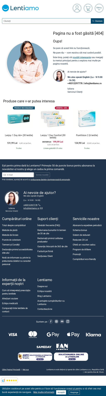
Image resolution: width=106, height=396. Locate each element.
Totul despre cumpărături (14, 225)
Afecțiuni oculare (10, 298)
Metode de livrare (10, 234)
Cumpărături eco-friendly (84, 259)
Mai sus (26, 369)
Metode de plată (9, 230)
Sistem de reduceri (81, 234)
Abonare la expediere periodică (87, 225)
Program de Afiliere (82, 249)
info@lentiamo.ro (93, 83)
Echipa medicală (10, 303)
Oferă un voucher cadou (84, 244)
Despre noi (42, 286)
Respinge (74, 392)
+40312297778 (74, 83)
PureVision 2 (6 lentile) (87, 135)
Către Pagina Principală (11, 369)
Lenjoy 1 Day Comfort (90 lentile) (52, 136)
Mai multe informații (43, 392)
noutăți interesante (82, 57)
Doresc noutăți (42, 174)
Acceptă (61, 392)
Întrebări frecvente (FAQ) (48, 225)
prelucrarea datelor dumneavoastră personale (50, 179)
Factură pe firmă (45, 251)
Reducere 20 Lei (80, 239)
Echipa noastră (44, 291)
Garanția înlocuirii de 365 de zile (52, 246)
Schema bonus (80, 230)
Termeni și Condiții (10, 244)
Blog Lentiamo (44, 296)
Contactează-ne (44, 309)
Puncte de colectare (11, 239)
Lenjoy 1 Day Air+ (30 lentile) (19, 135)
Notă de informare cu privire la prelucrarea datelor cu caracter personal (16, 261)
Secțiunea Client (45, 256)
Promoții (77, 254)
